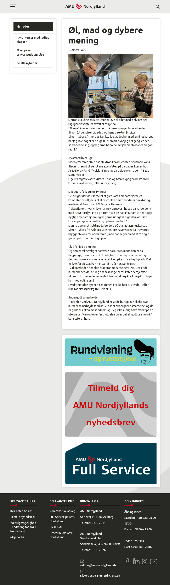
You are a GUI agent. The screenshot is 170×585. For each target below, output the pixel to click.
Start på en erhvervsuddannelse (30, 52)
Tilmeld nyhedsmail (22, 517)
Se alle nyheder (27, 63)
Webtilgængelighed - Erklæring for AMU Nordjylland (23, 527)
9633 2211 (99, 523)
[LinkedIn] (136, 561)
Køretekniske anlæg (62, 511)
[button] (37, 6)
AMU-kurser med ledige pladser (33, 39)
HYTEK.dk (56, 527)
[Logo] (85, 6)
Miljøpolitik (17, 537)
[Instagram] (144, 561)
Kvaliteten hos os (21, 511)
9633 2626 (99, 550)
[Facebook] (127, 561)
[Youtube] (153, 560)
